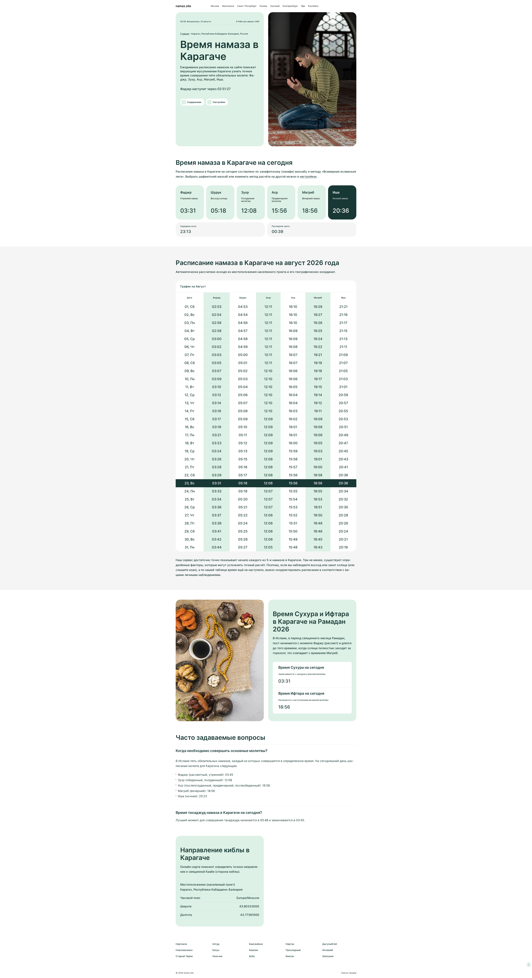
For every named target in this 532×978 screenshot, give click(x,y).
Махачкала (228, 6)
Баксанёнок (256, 944)
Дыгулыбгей (329, 944)
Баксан (290, 956)
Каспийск (313, 6)
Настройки (219, 102)
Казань (263, 6)
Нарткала (181, 944)
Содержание (194, 102)
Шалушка (327, 956)
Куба (252, 956)
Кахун (215, 950)
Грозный (275, 6)
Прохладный (293, 950)
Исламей (327, 950)
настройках (308, 176)
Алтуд (215, 944)
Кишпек (253, 950)
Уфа (303, 6)
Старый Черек (184, 956)
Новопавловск (184, 950)
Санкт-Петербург (247, 6)
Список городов (348, 973)
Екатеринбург (290, 6)
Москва (215, 6)
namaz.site (183, 6)
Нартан (290, 944)
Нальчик (217, 956)
